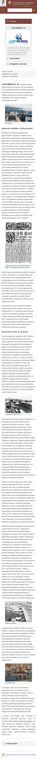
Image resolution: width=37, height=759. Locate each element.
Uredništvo (9, 71)
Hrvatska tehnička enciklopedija (23, 2)
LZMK (3, 5)
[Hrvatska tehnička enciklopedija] (8, 4)
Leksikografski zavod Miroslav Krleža (17, 755)
